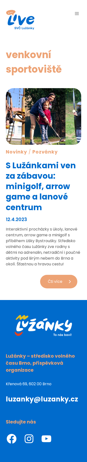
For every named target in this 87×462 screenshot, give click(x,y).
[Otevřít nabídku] (76, 13)
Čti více (62, 283)
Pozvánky (45, 152)
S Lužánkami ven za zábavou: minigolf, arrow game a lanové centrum (41, 186)
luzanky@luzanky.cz (42, 399)
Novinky (16, 152)
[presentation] (43, 116)
